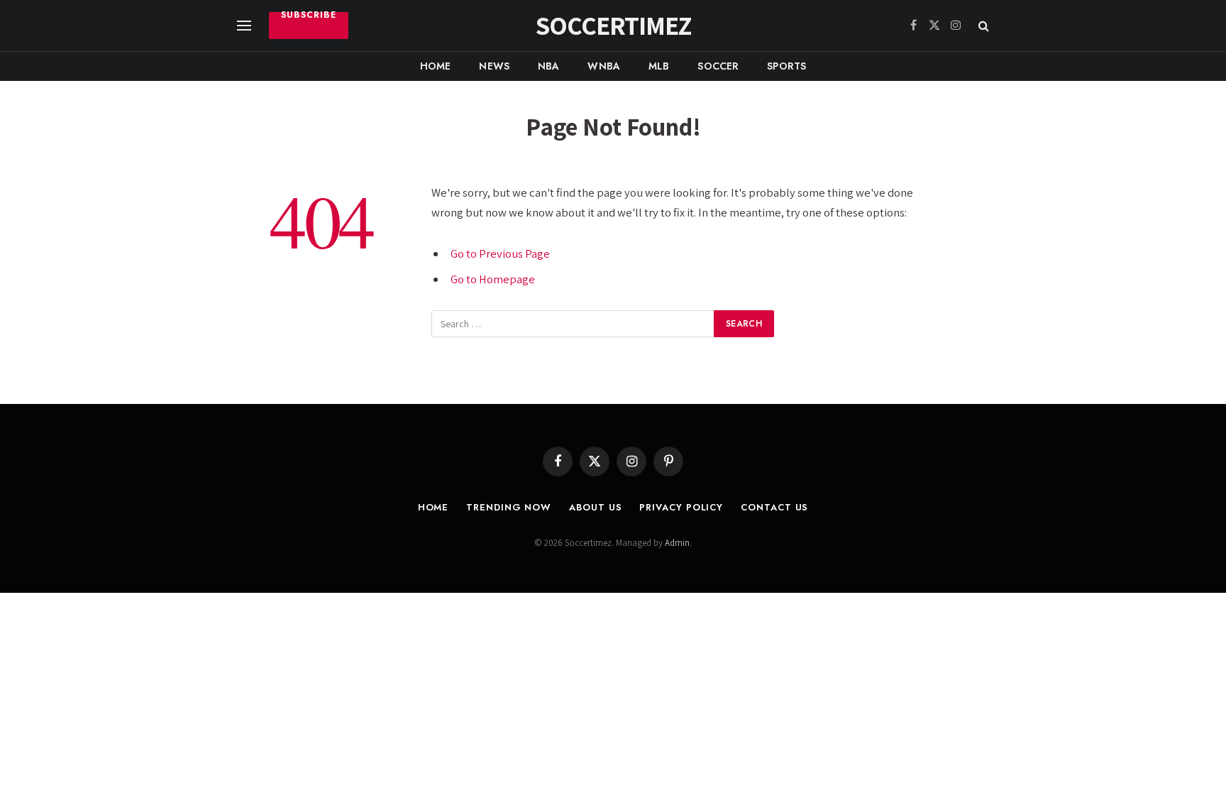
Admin (677, 543)
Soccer (718, 66)
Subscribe (308, 16)
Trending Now (508, 507)
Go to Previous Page (500, 253)
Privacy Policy (681, 507)
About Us (595, 507)
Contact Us (774, 507)
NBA (548, 66)
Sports (786, 66)
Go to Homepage (493, 279)
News (494, 66)
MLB (658, 66)
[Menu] (244, 26)
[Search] (982, 26)
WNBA (603, 66)
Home (435, 66)
